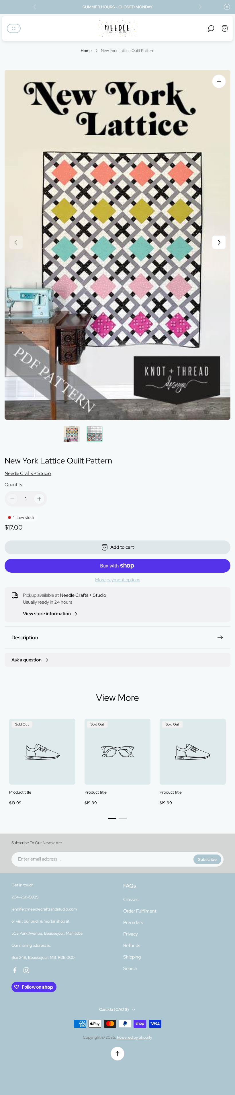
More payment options (117, 579)
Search (130, 968)
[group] (71, 434)
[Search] (211, 28)
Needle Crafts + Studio (28, 473)
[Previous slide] (35, 6)
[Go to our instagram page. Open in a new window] (26, 970)
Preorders (133, 922)
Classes (130, 899)
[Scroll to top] (117, 1054)
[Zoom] (219, 81)
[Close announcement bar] (227, 6)
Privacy (130, 934)
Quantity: (14, 485)
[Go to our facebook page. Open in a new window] (14, 970)
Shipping (132, 957)
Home (86, 50)
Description (24, 637)
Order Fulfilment (139, 911)
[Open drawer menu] (14, 28)
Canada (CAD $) (114, 1009)
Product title (20, 792)
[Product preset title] (42, 752)
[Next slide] (200, 6)
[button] (112, 818)
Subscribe (207, 859)
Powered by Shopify (134, 1037)
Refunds (131, 945)
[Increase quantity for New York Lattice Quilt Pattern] (39, 498)
